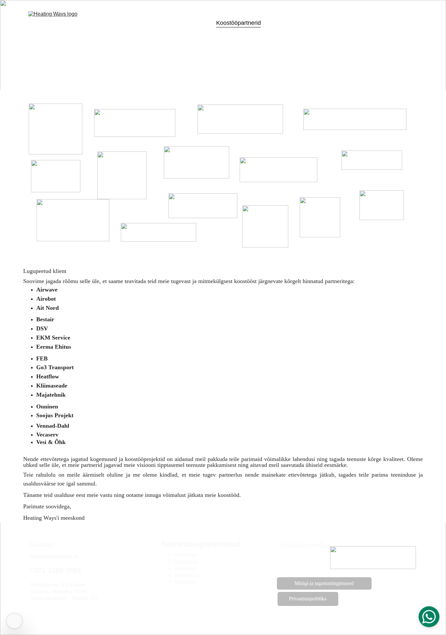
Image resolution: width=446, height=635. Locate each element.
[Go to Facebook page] (300, 561)
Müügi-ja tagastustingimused (324, 583)
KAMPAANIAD (335, 23)
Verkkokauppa (145, 23)
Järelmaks (195, 23)
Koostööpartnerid (238, 23)
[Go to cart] (412, 23)
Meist (275, 23)
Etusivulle (107, 23)
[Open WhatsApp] (429, 616)
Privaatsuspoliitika (308, 598)
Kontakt (299, 23)
